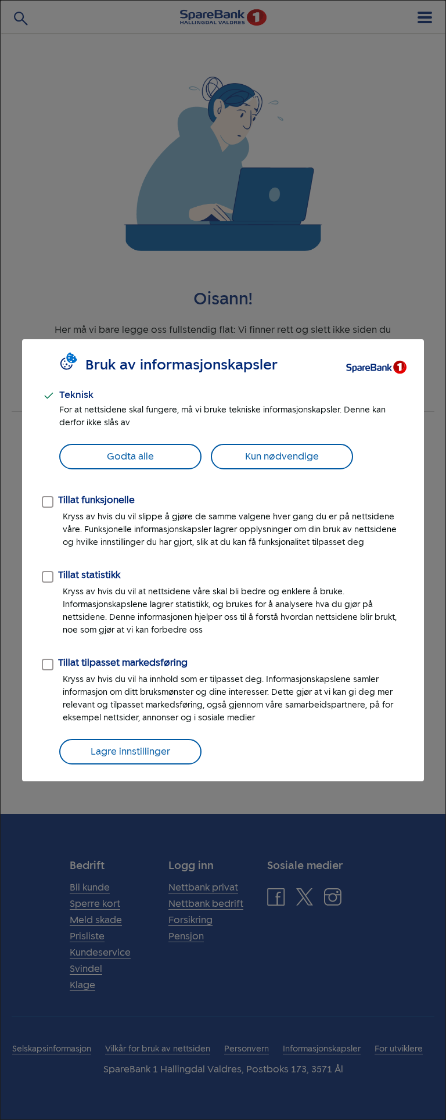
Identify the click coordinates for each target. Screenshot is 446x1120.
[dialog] (223, 560)
